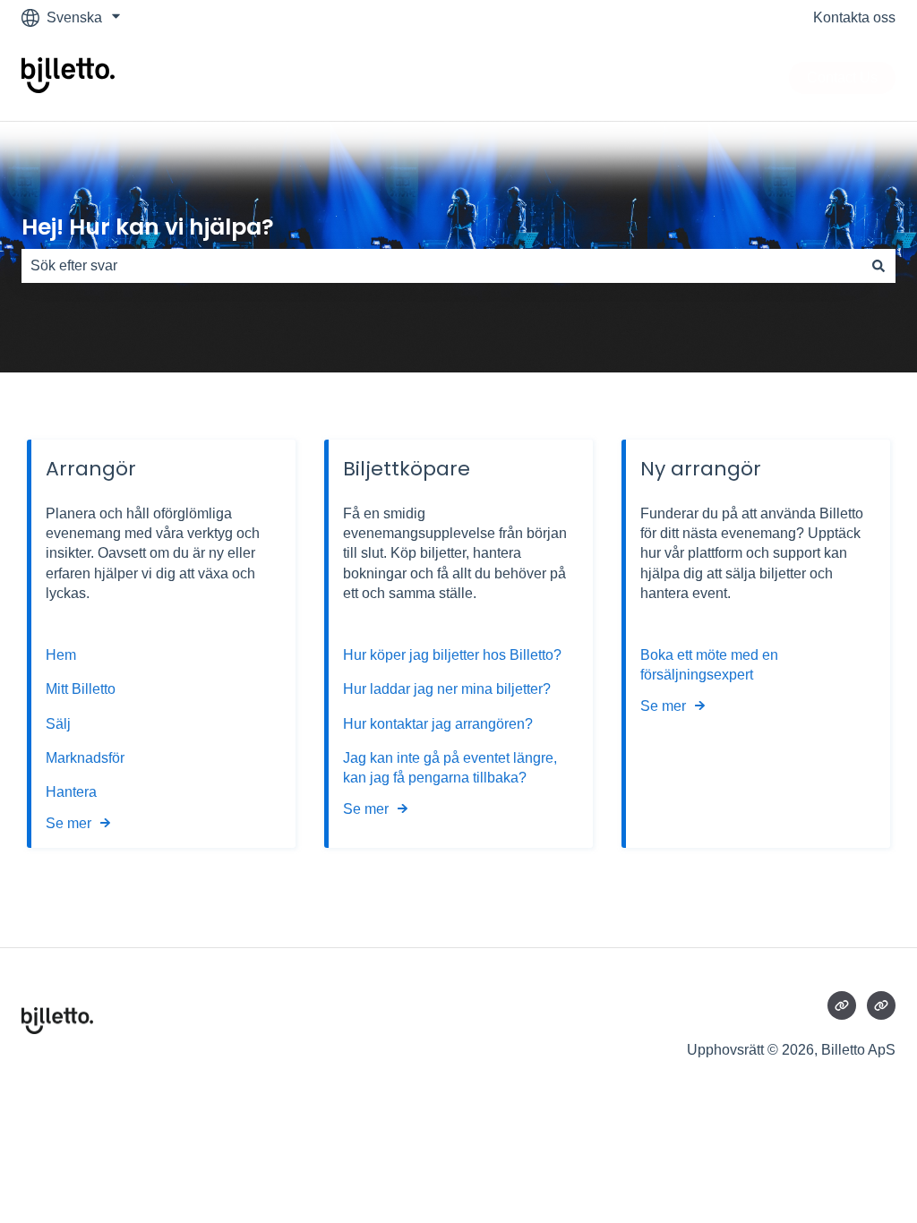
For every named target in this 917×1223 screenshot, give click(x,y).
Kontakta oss (854, 17)
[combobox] (441, 266)
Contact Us (842, 77)
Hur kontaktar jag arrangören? (438, 723)
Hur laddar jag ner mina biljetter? (447, 689)
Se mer (68, 823)
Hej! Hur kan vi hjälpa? (147, 227)
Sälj (58, 723)
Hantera (71, 792)
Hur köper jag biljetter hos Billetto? (452, 655)
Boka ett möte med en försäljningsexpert (709, 664)
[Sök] (878, 266)
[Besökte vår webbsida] (841, 1005)
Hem (63, 655)
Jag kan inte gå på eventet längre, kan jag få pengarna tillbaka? (450, 767)
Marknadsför (85, 757)
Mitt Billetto (82, 689)
